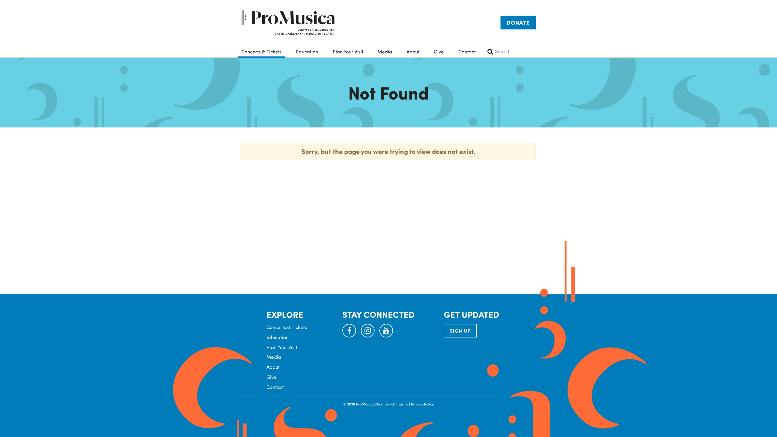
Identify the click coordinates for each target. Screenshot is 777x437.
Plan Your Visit (348, 51)
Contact (467, 51)
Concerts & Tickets (261, 51)
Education (307, 51)
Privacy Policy (422, 403)
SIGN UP (460, 330)
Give (439, 51)
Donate (518, 22)
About (412, 51)
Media (385, 51)
